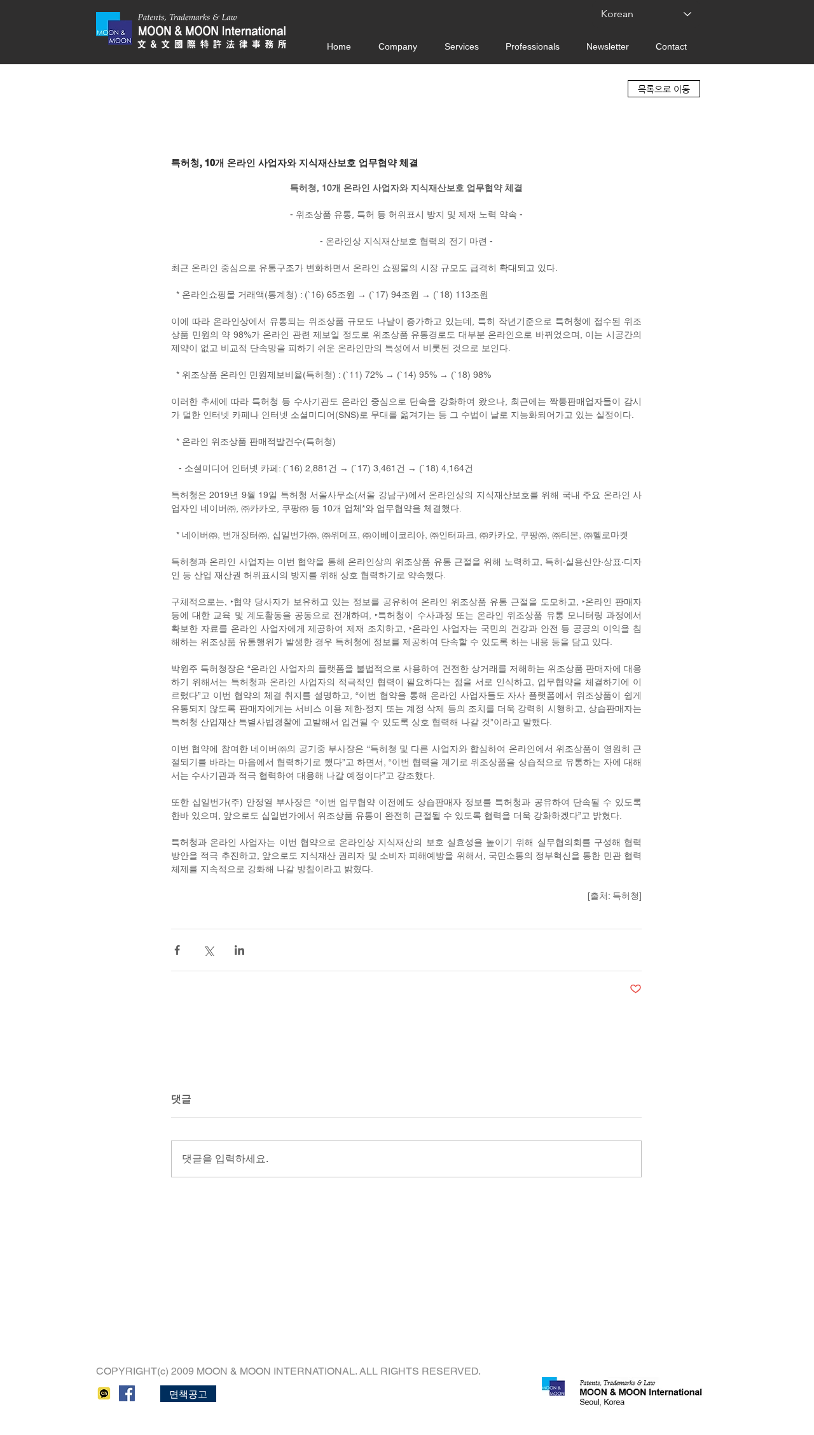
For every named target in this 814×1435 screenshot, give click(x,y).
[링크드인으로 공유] (239, 950)
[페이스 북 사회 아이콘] (127, 1393)
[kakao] (104, 1393)
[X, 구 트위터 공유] (208, 950)
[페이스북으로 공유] (177, 950)
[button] (188, 1393)
